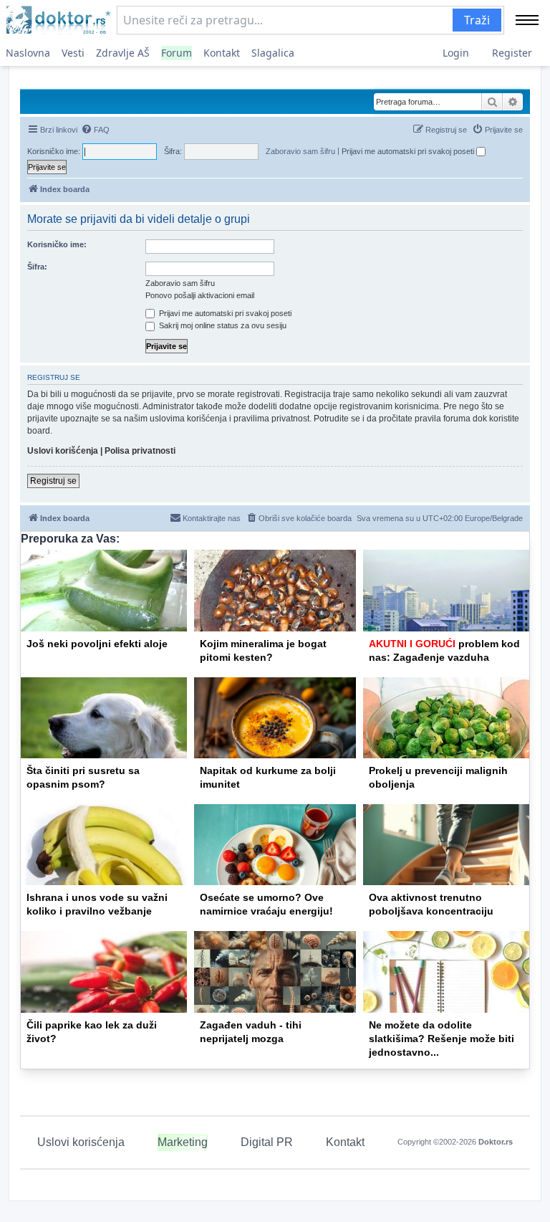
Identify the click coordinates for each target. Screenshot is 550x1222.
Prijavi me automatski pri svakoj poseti (409, 151)
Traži (477, 20)
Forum (176, 52)
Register (512, 52)
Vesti (73, 52)
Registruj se (53, 481)
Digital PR (267, 1142)
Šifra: (37, 266)
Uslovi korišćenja (62, 451)
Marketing (183, 1142)
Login (456, 52)
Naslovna (28, 52)
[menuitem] (95, 129)
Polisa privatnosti (140, 451)
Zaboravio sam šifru (300, 151)
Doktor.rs (495, 1141)
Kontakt (221, 52)
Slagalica (272, 52)
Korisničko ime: (57, 244)
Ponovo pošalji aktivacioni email (199, 295)
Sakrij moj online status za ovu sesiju (221, 325)
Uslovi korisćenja (81, 1142)
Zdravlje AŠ (123, 52)
